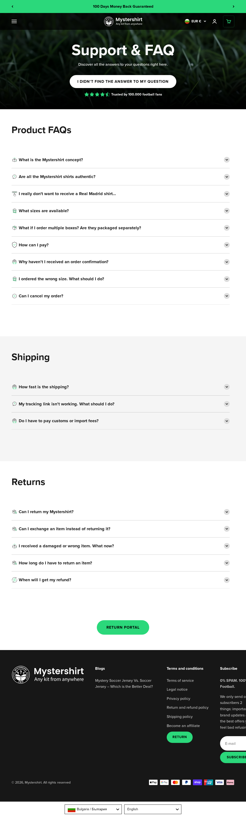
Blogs (100, 668)
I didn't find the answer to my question (123, 81)
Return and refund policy (188, 707)
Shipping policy (180, 716)
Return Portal (123, 627)
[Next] (233, 6)
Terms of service (180, 680)
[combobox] (93, 809)
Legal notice (177, 689)
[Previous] (12, 6)
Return (179, 737)
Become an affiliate (183, 725)
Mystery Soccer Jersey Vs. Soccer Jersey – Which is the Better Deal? (124, 683)
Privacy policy (178, 698)
